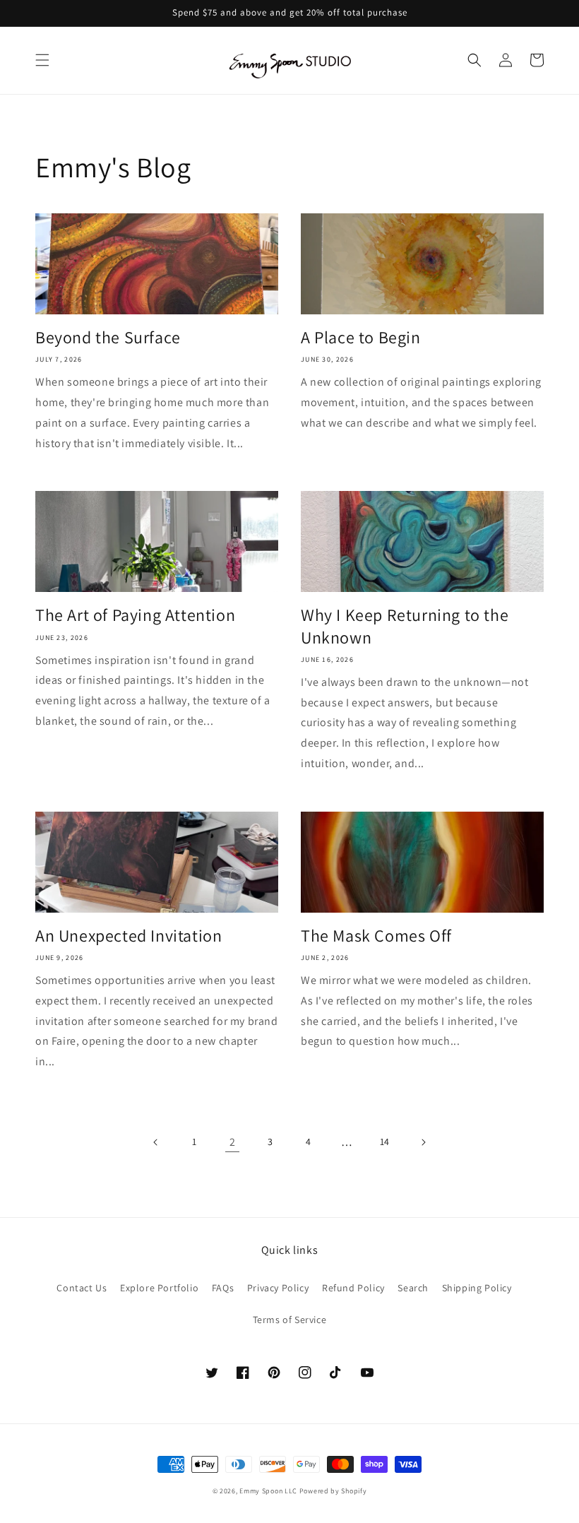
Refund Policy (353, 1287)
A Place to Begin (361, 337)
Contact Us (81, 1287)
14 (385, 1141)
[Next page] (422, 1142)
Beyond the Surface (108, 337)
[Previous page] (156, 1142)
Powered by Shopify (333, 1490)
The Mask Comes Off (376, 936)
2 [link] (232, 1141)
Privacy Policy (278, 1287)
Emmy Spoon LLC (268, 1490)
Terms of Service (290, 1319)
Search (413, 1287)
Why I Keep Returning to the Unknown (404, 626)
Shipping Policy (477, 1287)
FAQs (223, 1287)
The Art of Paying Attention (135, 615)
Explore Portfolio (159, 1287)
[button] (42, 60)
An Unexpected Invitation (128, 936)
